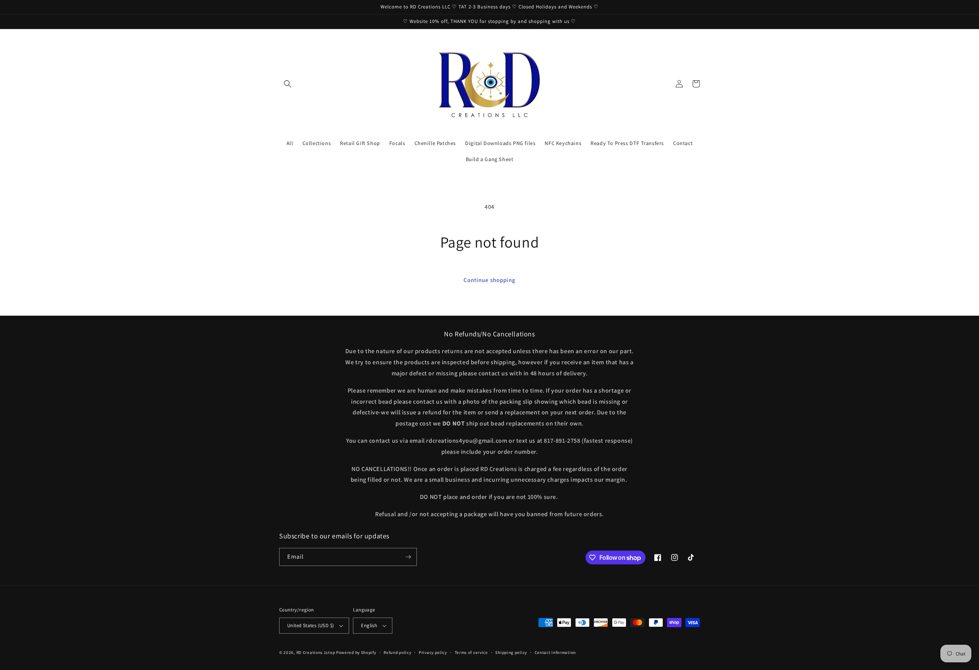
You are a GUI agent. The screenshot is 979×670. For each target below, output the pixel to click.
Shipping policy (511, 652)
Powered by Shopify (356, 652)
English (369, 625)
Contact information (555, 652)
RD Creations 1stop (315, 652)
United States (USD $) (310, 625)
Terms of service (471, 652)
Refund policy (397, 652)
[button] (287, 83)
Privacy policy (433, 652)
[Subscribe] (408, 557)
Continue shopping (489, 280)
